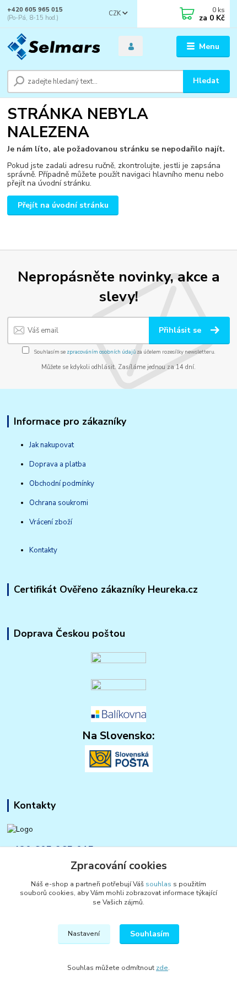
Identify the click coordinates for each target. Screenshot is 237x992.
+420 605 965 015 (35, 10)
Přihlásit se (181, 330)
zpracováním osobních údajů (101, 351)
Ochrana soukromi (58, 503)
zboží (62, 522)
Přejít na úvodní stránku (63, 205)
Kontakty (43, 550)
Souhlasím (149, 934)
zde (162, 967)
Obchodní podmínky (61, 484)
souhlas (158, 884)
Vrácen (40, 522)
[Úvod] (53, 46)
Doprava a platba (57, 464)
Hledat (206, 80)
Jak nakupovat (51, 445)
